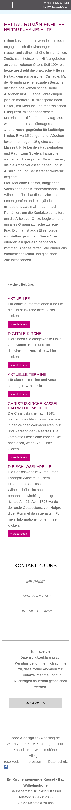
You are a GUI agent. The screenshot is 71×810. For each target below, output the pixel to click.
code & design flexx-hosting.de (35, 738)
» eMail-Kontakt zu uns (36, 803)
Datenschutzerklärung (37, 657)
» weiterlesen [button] (18, 324)
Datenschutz (58, 762)
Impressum (33, 762)
